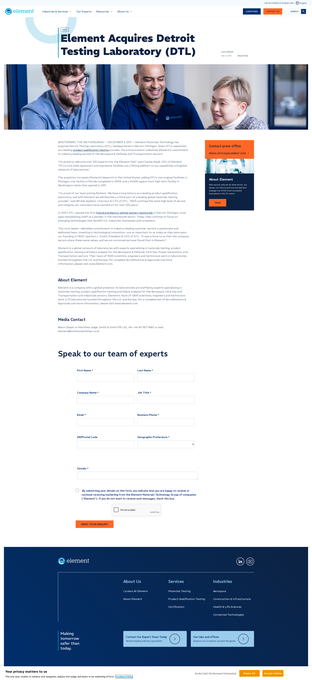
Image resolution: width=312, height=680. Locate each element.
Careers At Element (135, 591)
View (217, 202)
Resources (102, 11)
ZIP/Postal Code (87, 437)
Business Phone (147, 414)
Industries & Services (55, 11)
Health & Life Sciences (227, 606)
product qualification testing (91, 150)
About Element (132, 599)
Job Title (143, 392)
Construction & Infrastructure (232, 599)
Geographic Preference (152, 437)
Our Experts (84, 11)
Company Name (87, 392)
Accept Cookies (273, 673)
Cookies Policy (124, 676)
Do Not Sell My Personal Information (216, 673)
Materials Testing (179, 591)
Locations (252, 11)
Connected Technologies (228, 614)
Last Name (144, 370)
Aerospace (219, 591)
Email (80, 414)
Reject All (249, 673)
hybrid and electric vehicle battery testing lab (124, 212)
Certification (176, 606)
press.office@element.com (227, 153)
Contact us (272, 11)
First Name (84, 370)
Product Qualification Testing (186, 599)
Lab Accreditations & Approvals (279, 3)
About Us (123, 11)
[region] (156, 673)
